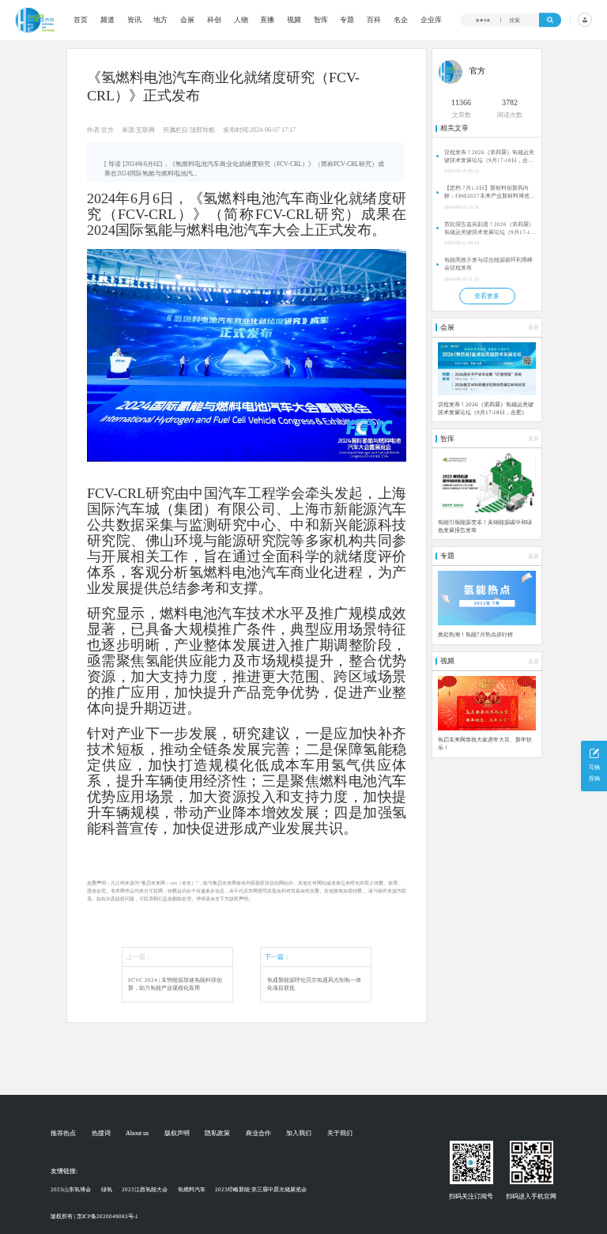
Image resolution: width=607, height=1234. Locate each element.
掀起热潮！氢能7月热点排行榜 (475, 635)
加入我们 (298, 1133)
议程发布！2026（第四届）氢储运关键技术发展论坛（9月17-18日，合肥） (489, 156)
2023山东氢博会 (71, 1190)
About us (137, 1133)
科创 (214, 20)
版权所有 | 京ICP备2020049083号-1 (94, 1216)
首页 (81, 20)
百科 (374, 20)
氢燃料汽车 (191, 1190)
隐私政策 (217, 1133)
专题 (347, 20)
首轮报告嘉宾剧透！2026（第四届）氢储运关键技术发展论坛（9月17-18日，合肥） (489, 228)
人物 (241, 20)
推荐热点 (63, 1133)
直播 (267, 20)
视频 (294, 20)
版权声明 (177, 1133)
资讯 (134, 20)
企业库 (431, 20)
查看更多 (487, 296)
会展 (187, 20)
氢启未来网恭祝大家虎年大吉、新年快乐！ (485, 744)
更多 (533, 327)
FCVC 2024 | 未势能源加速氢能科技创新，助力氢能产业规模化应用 (175, 984)
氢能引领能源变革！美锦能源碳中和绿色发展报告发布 (485, 526)
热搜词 (101, 1133)
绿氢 (106, 1190)
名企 (401, 20)
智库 (321, 20)
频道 (107, 20)
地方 (160, 20)
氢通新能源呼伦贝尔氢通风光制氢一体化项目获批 (314, 984)
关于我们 (340, 1133)
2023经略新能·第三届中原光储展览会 (261, 1190)
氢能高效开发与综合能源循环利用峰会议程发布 (488, 264)
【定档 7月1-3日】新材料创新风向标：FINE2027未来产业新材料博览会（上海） (489, 192)
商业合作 (258, 1133)
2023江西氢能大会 (145, 1190)
